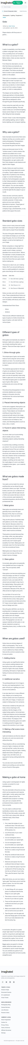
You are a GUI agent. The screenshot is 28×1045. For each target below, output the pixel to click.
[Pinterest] (13, 982)
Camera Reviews (5, 1007)
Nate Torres (12, 26)
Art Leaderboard (5, 995)
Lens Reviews (4, 1010)
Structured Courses (6, 992)
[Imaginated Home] (7, 972)
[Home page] (6, 3)
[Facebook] (10, 982)
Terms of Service (5, 1027)
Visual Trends (4, 997)
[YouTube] (6, 982)
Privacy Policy (5, 1025)
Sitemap (3, 1032)
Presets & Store (5, 1012)
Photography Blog (5, 1004)
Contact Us (4, 1022)
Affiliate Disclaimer (6, 1030)
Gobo (4, 17)
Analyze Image (5, 989)
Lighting (13, 15)
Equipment (19, 15)
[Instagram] (2, 982)
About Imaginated (5, 1019)
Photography (6, 15)
